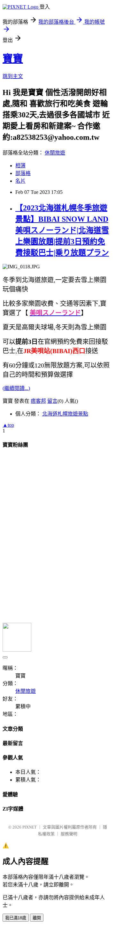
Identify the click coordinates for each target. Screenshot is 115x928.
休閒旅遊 (55, 152)
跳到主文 (13, 76)
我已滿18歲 (15, 918)
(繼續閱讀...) (16, 388)
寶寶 (13, 58)
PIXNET (29, 827)
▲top (8, 425)
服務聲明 (69, 833)
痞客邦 (38, 401)
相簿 (20, 165)
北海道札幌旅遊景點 (65, 413)
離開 (37, 918)
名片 (20, 181)
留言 (52, 401)
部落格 (23, 173)
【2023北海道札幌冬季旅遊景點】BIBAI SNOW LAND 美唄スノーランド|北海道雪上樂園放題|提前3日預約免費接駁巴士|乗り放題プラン (62, 230)
